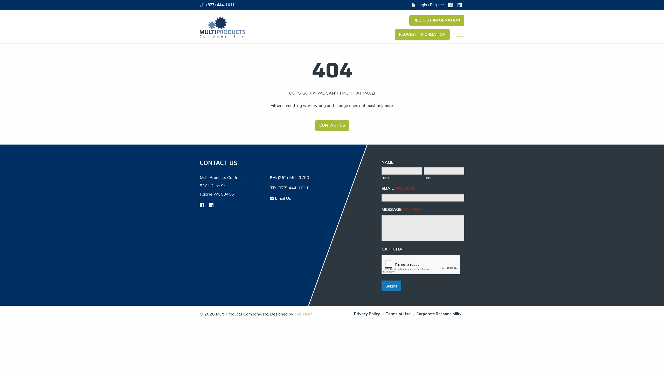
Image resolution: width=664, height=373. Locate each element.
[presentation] (421, 265)
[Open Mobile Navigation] (460, 35)
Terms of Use (398, 314)
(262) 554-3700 (293, 177)
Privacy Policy (367, 314)
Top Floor (303, 314)
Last (427, 178)
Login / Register (430, 5)
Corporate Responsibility (438, 314)
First (385, 178)
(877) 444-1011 (220, 5)
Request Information (436, 20)
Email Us (282, 198)
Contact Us (332, 125)
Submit (391, 286)
